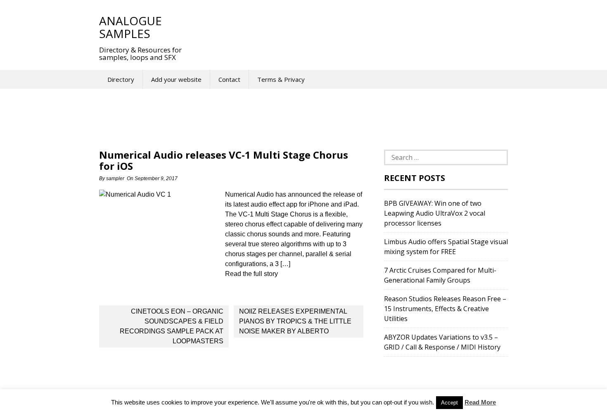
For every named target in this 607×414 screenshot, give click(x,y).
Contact (229, 79)
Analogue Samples (130, 27)
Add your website (176, 79)
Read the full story (251, 273)
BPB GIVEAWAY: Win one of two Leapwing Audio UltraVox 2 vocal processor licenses (434, 213)
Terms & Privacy (281, 79)
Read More (480, 402)
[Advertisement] (344, 26)
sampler (115, 178)
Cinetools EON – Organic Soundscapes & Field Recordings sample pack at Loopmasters (171, 326)
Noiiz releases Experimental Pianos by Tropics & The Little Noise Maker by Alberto (295, 321)
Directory (120, 79)
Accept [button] (449, 403)
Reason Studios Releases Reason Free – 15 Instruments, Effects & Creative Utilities (445, 308)
